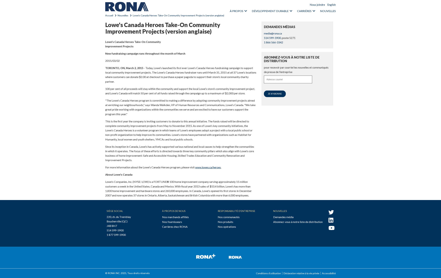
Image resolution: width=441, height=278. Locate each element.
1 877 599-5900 (116, 234)
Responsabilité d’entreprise (236, 210)
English (331, 4)
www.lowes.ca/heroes (208, 167)
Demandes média (283, 217)
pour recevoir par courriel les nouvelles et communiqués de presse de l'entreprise (296, 70)
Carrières (304, 11)
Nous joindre (317, 4)
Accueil (109, 15)
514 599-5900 (272, 37)
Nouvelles (328, 11)
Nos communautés (229, 217)
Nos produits (225, 221)
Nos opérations (227, 226)
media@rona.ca (273, 33)
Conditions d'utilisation (268, 273)
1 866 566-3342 (273, 42)
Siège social (115, 210)
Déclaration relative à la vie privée (301, 273)
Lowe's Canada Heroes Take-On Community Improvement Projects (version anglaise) (178, 15)
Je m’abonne (275, 94)
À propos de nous (174, 210)
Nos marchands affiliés (175, 217)
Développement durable (270, 11)
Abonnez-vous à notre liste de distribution (298, 221)
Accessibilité (329, 273)
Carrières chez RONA (175, 226)
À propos (236, 11)
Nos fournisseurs (172, 221)
